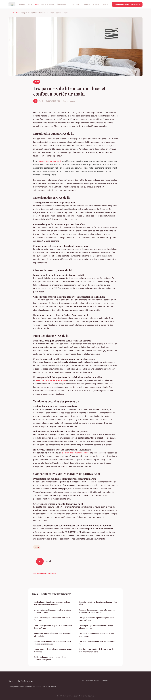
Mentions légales (92, 680)
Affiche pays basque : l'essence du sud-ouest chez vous (52, 618)
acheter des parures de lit (50, 161)
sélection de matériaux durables (51, 380)
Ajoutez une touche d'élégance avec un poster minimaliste (52, 634)
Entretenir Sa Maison (20, 681)
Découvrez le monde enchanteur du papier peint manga (96, 634)
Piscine (96, 4)
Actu (30, 4)
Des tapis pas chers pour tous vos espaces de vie (97, 642)
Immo (71, 4)
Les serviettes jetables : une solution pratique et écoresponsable (52, 611)
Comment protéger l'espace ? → (127, 4)
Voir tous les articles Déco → (45, 573)
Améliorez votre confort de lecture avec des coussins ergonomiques (96, 650)
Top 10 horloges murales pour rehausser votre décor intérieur (53, 626)
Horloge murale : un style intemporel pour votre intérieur (96, 618)
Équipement (61, 4)
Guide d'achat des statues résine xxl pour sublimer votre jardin (50, 658)
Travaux (105, 4)
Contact (105, 680)
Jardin (78, 4)
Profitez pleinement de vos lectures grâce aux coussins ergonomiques (52, 642)
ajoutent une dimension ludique (76, 453)
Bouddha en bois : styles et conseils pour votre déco (98, 603)
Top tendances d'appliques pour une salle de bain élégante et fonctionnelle (52, 603)
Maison (87, 4)
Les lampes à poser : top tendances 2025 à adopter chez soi (96, 626)
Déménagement (47, 4)
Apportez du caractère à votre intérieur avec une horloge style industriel (97, 611)
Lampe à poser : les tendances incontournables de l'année (53, 650)
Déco (36, 4)
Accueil (22, 4)
